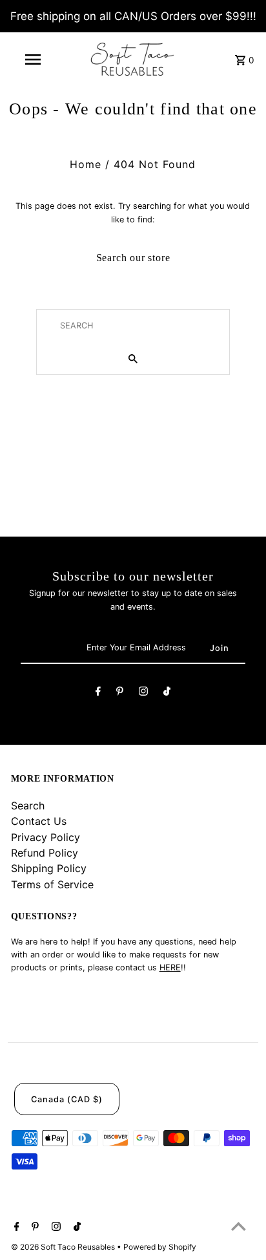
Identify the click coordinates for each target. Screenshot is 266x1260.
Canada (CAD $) (67, 1099)
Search (28, 805)
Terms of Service (52, 884)
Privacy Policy (45, 837)
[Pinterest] (119, 693)
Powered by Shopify (159, 1247)
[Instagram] (143, 693)
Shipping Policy (49, 868)
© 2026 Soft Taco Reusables (64, 1247)
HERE (170, 967)
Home (85, 164)
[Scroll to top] (238, 1226)
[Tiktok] (166, 693)
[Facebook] (98, 693)
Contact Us (38, 821)
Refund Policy (44, 852)
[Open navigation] (34, 59)
